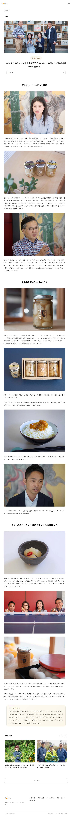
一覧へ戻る (36, 781)
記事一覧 (32, 798)
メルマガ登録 (50, 798)
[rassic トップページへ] (5, 3)
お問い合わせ (61, 798)
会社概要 (32, 800)
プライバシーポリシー (61, 813)
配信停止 (50, 813)
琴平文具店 (41, 798)
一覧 (6, 16)
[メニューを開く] (68, 3)
